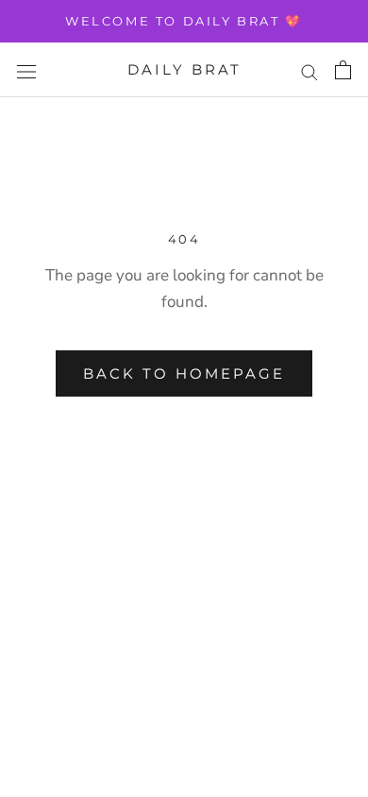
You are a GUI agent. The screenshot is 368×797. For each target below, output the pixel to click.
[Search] (309, 69)
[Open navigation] (26, 70)
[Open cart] (343, 69)
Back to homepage (184, 373)
